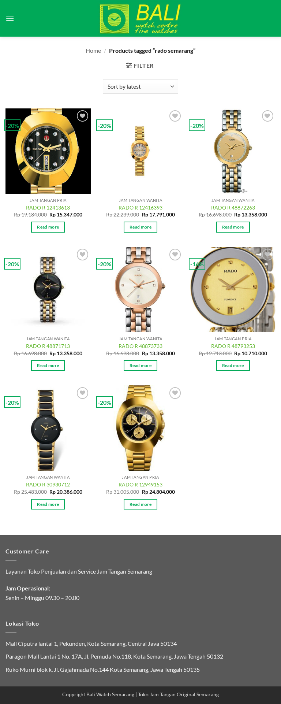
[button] (9, 18)
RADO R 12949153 (140, 484)
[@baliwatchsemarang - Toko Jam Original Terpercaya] (141, 18)
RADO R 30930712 (48, 484)
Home (93, 50)
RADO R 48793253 (233, 346)
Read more (48, 227)
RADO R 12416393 (140, 207)
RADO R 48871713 (48, 346)
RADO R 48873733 (140, 346)
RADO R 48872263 (233, 207)
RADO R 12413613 (48, 207)
